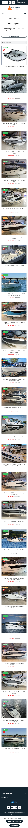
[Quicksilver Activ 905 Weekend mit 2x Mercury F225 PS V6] (14, 708)
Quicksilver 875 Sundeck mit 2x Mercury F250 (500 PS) (14, 692)
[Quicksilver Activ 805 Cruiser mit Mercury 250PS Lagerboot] (14, 595)
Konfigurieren (14, 825)
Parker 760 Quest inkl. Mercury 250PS (14, 635)
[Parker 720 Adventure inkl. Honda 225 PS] (14, 538)
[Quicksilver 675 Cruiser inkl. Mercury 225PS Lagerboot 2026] (14, 396)
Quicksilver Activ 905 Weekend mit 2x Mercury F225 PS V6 (14, 721)
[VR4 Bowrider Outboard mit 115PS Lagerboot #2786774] (14, 225)
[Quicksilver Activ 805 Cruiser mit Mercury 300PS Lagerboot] (14, 652)
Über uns (4, 798)
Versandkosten (5, 814)
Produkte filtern (15, 36)
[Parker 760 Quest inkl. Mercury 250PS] (14, 623)
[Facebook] (3, 2)
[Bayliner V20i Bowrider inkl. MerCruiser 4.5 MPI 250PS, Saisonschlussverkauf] (14, 282)
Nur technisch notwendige (14, 821)
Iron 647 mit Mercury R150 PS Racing (14, 436)
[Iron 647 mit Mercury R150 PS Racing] (14, 424)
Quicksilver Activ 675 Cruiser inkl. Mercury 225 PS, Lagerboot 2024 (14, 380)
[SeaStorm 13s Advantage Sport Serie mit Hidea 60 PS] (14, 83)
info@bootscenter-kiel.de (21, 3)
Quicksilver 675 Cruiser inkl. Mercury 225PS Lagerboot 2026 (14, 408)
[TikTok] (13, 2)
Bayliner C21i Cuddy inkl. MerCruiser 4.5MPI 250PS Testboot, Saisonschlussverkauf (14, 323)
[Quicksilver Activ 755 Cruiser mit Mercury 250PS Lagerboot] (14, 481)
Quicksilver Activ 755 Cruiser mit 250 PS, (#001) (14, 521)
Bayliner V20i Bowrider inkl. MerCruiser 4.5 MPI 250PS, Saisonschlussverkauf (14, 294)
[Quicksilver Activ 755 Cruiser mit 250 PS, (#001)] (14, 510)
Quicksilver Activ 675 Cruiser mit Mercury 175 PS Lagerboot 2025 (14, 351)
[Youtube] (6, 2)
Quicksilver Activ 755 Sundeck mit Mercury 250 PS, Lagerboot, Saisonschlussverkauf (14, 465)
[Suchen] (18, 13)
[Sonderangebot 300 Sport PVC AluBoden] (14, 55)
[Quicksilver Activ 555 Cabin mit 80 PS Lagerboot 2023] (14, 168)
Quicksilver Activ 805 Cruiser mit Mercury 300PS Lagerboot (14, 664)
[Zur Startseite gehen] (14, 8)
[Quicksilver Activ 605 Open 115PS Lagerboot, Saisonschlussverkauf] (14, 197)
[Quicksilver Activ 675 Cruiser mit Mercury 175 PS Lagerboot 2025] (14, 339)
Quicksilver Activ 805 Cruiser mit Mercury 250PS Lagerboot (14, 607)
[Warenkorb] (25, 13)
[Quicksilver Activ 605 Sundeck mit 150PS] (14, 254)
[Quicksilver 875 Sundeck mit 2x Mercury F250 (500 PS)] (14, 680)
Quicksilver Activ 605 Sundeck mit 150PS (14, 265)
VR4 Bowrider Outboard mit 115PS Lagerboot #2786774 (14, 237)
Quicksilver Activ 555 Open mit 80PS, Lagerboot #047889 (14, 152)
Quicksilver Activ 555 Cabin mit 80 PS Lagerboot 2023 (14, 181)
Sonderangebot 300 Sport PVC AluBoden (14, 66)
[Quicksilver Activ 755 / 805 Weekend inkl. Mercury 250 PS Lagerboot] (14, 566)
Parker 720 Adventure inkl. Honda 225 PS (14, 549)
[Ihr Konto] (21, 13)
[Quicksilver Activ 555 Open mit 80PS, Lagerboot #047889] (14, 140)
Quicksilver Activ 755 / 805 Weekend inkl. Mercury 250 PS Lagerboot (14, 579)
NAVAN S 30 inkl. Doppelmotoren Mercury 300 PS (14, 749)
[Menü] (2, 13)
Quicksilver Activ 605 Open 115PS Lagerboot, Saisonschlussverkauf (14, 209)
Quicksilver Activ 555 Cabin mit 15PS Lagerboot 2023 (14, 124)
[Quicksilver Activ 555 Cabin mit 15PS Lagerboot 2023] (14, 112)
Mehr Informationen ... (19, 818)
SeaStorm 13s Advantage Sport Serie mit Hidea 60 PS (14, 95)
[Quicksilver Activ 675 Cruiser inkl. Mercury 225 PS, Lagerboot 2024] (14, 367)
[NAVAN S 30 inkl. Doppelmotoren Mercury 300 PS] (14, 737)
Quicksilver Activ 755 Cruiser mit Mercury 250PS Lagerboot (14, 493)
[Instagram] (10, 2)
